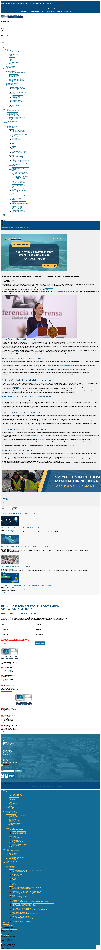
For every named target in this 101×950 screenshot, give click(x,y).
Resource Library (11, 127)
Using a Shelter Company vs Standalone (21, 921)
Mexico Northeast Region (15, 100)
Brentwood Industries (14, 54)
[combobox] (10, 220)
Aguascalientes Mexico (17, 95)
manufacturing (60, 291)
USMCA (21, 365)
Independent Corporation (12, 118)
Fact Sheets (12, 155)
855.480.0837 (13, 929)
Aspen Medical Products (15, 51)
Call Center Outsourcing (12, 113)
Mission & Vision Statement (10, 762)
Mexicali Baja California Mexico (19, 91)
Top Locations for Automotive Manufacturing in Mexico (20, 528)
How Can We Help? (39, 634)
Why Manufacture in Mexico (18, 168)
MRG (10, 58)
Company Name (5, 629)
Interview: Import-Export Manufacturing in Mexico (18, 180)
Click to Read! (47, 3)
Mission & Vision (10, 67)
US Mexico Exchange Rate (12, 108)
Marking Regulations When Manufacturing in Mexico (18, 183)
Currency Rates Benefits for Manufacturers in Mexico (18, 197)
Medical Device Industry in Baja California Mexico (19, 163)
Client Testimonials (8, 751)
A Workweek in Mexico (17, 171)
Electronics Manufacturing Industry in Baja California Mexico (20, 161)
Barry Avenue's (15, 138)
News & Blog (11, 530)
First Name (4, 624)
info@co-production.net (6, 691)
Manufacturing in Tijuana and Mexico (20, 916)
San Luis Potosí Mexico (17, 99)
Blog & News (6, 214)
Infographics (12, 165)
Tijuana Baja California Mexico (19, 88)
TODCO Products (13, 61)
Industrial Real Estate (12, 120)
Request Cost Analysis (12, 126)
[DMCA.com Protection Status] (5, 765)
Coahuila (17, 351)
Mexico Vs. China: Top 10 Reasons (20, 167)
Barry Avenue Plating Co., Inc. (16, 53)
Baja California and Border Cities (16, 87)
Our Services (6, 109)
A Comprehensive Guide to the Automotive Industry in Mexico (19, 150)
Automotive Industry (14, 74)
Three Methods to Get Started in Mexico (21, 907)
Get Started (6, 122)
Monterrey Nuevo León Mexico (19, 101)
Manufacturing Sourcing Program (17, 117)
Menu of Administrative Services (20, 134)
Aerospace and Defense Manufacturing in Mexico (18, 207)
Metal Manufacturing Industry (16, 79)
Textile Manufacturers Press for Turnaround (17, 566)
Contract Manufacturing (12, 114)
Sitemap (5, 759)
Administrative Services (12, 112)
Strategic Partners (10, 66)
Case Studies (9, 50)
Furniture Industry (13, 76)
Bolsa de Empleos (7, 750)
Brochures (11, 129)
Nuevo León (46, 369)
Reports (11, 194)
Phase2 (11, 59)
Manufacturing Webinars (12, 125)
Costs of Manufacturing (11, 70)
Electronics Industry (14, 75)
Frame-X (11, 63)
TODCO (14, 146)
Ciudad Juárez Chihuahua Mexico (19, 92)
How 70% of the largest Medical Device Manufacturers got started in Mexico (20, 174)
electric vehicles (49, 288)
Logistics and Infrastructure (12, 82)
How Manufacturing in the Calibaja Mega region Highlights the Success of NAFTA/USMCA (20, 177)
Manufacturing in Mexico (9, 68)
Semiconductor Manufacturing (16, 80)
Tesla (14, 391)
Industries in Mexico (11, 71)
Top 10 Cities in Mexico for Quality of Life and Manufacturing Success (25, 546)
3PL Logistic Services (12, 121)
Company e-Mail (5, 634)
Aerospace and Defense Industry (17, 72)
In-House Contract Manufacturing (17, 116)
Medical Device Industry (15, 78)
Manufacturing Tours (11, 123)
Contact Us (6, 215)
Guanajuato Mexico (16, 97)
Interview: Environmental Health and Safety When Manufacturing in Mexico (20, 192)
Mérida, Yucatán (12, 106)
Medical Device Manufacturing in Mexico (21, 917)
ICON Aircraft (12, 57)
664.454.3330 (6, 935)
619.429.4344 (5, 929)
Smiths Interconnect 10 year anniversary (21, 908)
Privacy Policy (6, 761)
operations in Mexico (65, 365)
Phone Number (38, 629)
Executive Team (10, 65)
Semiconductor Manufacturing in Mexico (21, 888)
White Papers (12, 199)
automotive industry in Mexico (9, 531)
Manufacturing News (8, 752)
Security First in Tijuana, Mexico (19, 195)
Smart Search (6, 754)
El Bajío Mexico (12, 93)
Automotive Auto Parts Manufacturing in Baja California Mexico (19, 158)
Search (2, 220)
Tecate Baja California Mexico (19, 89)
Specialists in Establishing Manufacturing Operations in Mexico (18, 132)
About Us (5, 49)
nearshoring (16, 387)
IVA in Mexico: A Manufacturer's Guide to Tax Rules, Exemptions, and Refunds (27, 585)
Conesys (11, 55)
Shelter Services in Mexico (13, 110)
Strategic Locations (10, 85)
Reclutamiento (10, 216)
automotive (81, 361)
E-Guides (11, 148)
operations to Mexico (38, 435)
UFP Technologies (13, 62)
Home (4, 48)
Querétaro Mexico (16, 96)
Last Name (38, 624)
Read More (3, 534)
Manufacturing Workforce (12, 83)
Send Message (40, 643)
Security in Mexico (10, 84)
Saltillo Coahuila (15, 105)
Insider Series (12, 169)
